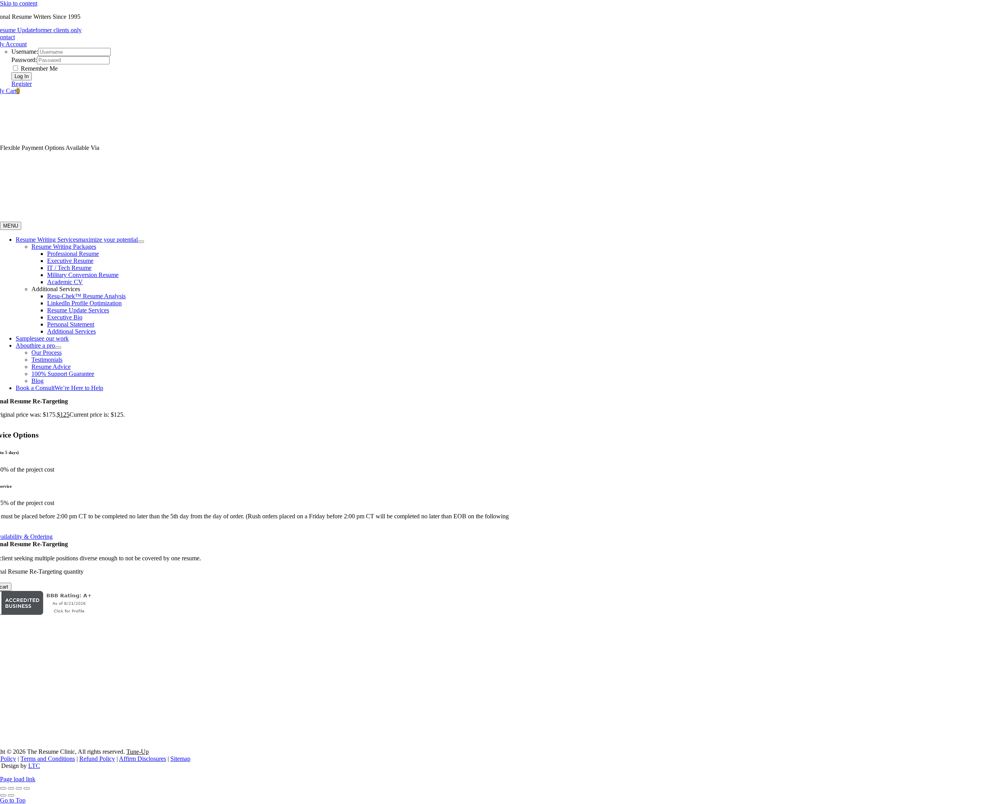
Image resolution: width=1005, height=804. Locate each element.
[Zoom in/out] (3, 788)
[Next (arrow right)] (11, 795)
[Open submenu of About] (58, 347)
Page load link (17, 779)
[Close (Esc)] (27, 788)
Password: (24, 60)
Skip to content (18, 3)
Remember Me (38, 68)
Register (21, 83)
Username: (24, 51)
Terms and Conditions (47, 758)
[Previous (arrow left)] (3, 795)
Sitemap (180, 758)
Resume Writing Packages (63, 246)
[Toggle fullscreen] (11, 788)
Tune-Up (137, 751)
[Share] (19, 788)
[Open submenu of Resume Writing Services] (141, 242)
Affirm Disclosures (142, 758)
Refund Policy (97, 758)
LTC (34, 765)
